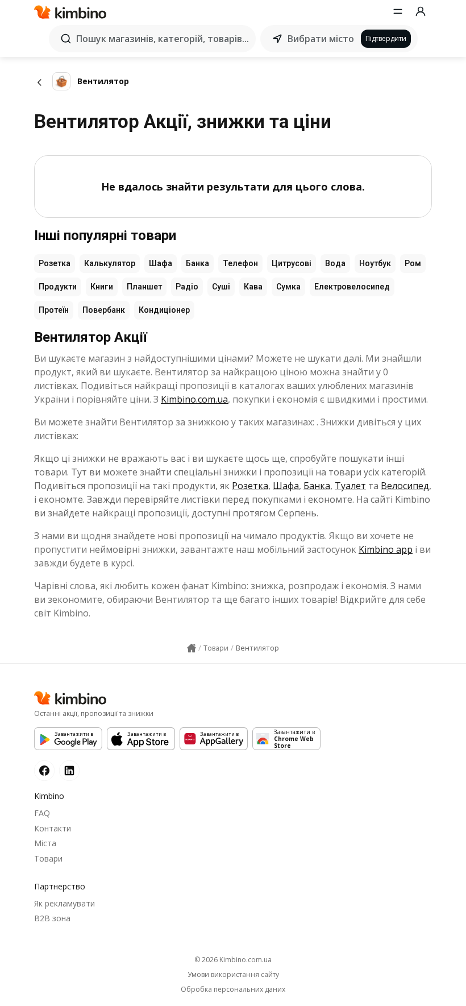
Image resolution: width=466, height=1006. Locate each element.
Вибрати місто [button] (321, 38)
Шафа (160, 263)
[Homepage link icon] (191, 648)
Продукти (58, 286)
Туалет (350, 485)
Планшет (144, 286)
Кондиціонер (164, 309)
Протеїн (54, 309)
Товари (48, 858)
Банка (197, 263)
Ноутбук (375, 263)
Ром (413, 263)
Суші (221, 286)
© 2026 (233, 959)
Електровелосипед (352, 286)
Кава (253, 286)
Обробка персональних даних (233, 989)
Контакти (52, 828)
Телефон (240, 263)
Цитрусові (291, 263)
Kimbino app (386, 549)
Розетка (54, 263)
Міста (45, 843)
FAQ (42, 813)
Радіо (187, 286)
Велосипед (405, 485)
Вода (335, 263)
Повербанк (103, 309)
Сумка (288, 286)
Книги (101, 286)
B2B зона (52, 918)
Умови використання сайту (233, 974)
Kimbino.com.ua (194, 399)
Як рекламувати (64, 903)
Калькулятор (109, 263)
